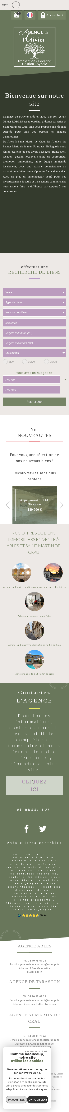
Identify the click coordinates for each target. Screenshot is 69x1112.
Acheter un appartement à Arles (34, 616)
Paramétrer (16, 1099)
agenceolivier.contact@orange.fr (38, 964)
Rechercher (34, 401)
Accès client (54, 15)
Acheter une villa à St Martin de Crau (35, 674)
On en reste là (34, 1051)
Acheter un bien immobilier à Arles (21, 587)
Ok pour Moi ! (38, 1099)
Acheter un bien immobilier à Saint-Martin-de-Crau (34, 645)
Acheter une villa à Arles (53, 587)
